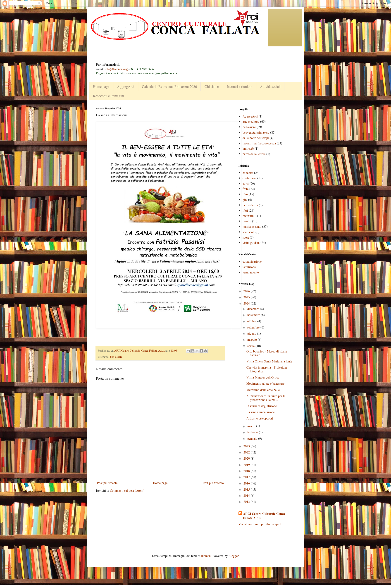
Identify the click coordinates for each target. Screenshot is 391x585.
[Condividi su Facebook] (201, 351)
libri (245, 210)
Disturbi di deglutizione (261, 406)
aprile (251, 346)
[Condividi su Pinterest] (205, 351)
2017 (247, 477)
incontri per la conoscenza (259, 143)
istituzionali (250, 267)
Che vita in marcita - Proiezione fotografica (266, 369)
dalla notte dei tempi (256, 138)
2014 (247, 495)
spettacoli (249, 232)
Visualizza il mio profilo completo (260, 524)
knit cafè (248, 148)
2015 (247, 489)
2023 (247, 446)
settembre (253, 327)
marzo (251, 426)
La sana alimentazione (260, 412)
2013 (247, 501)
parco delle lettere (254, 154)
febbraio (253, 432)
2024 (247, 303)
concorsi (248, 172)
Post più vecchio (213, 483)
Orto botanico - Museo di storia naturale (266, 353)
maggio (252, 339)
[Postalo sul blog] (192, 351)
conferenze (249, 178)
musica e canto (252, 226)
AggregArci (125, 86)
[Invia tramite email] (188, 351)
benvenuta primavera (256, 132)
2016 (247, 483)
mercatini (249, 215)
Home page (101, 86)
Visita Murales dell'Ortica (262, 377)
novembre (254, 315)
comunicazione (252, 261)
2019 (247, 465)
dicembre (253, 309)
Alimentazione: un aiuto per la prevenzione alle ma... (265, 398)
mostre (247, 221)
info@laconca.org (116, 69)
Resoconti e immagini (108, 95)
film (245, 194)
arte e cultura (251, 121)
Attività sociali (270, 86)
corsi (246, 183)
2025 (247, 297)
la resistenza (250, 205)
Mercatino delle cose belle (263, 390)
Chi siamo (212, 86)
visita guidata (251, 242)
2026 (247, 291)
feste (245, 189)
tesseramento (251, 272)
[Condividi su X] (197, 351)
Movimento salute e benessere (265, 383)
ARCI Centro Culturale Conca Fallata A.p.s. (264, 515)
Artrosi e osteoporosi (259, 418)
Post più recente (107, 483)
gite (245, 199)
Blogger (233, 556)
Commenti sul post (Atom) (127, 490)
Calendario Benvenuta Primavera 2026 (169, 86)
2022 (247, 452)
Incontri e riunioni (239, 86)
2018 (247, 471)
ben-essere (116, 357)
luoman (206, 556)
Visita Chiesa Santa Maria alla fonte (269, 361)
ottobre (252, 321)
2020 (247, 458)
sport (246, 237)
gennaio (252, 438)
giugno (252, 333)
